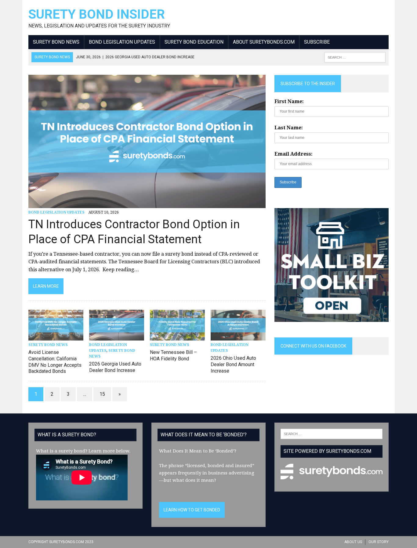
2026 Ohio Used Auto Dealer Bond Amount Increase (233, 364)
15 (102, 394)
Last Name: (288, 128)
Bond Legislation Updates (122, 42)
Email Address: (293, 154)
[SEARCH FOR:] (355, 57)
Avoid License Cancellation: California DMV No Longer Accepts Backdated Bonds (55, 361)
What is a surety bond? (61, 451)
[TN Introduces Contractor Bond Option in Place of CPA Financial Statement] (147, 204)
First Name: (289, 101)
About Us (353, 542)
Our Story (378, 542)
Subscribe (317, 42)
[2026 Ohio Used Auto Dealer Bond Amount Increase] (238, 336)
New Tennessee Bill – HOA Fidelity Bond (173, 355)
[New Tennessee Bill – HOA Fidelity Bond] (177, 336)
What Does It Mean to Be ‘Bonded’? (197, 451)
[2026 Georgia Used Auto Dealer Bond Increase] (116, 336)
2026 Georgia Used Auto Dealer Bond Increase (115, 367)
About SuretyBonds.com (264, 42)
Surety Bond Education (194, 42)
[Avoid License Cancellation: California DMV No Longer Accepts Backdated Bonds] (55, 336)
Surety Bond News (56, 42)
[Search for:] (332, 433)
